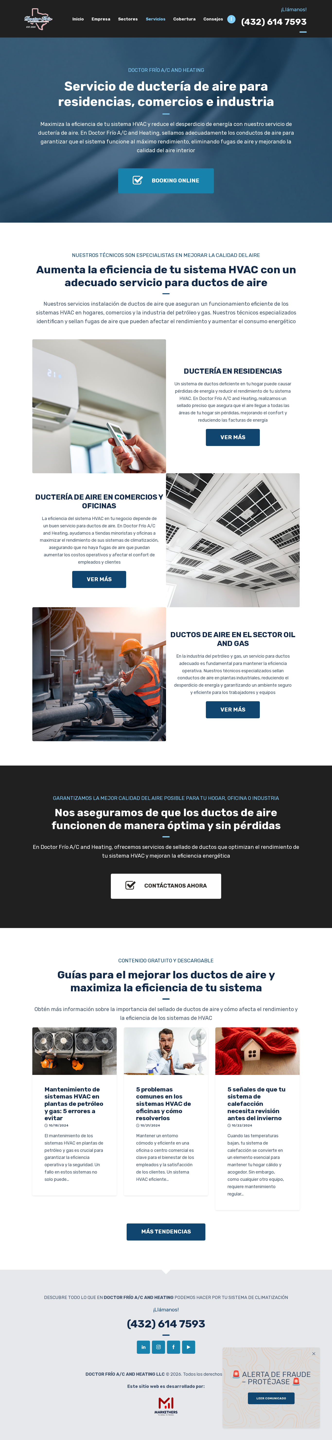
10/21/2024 (150, 1125)
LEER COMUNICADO (271, 1398)
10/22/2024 (242, 1125)
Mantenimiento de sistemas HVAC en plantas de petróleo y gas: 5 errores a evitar (73, 1104)
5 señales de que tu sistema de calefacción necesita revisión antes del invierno (256, 1104)
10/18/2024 (59, 1125)
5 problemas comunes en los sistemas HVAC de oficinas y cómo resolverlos (163, 1104)
